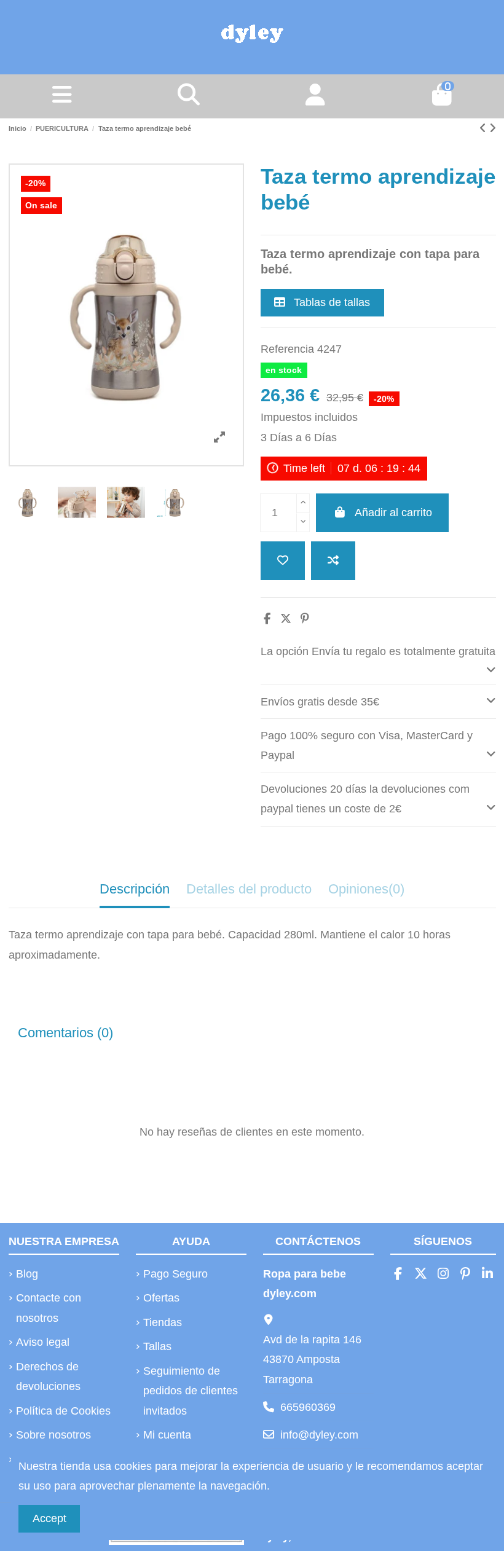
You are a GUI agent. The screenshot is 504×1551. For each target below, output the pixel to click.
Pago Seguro (175, 1274)
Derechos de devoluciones (48, 1376)
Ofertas (161, 1298)
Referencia (287, 349)
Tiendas (162, 1322)
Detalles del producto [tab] (249, 889)
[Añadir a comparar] (333, 560)
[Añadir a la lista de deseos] (283, 560)
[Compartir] (267, 619)
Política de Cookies (63, 1411)
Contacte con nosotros (48, 1308)
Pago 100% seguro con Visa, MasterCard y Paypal (367, 745)
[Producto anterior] (484, 128)
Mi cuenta (167, 1435)
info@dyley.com (319, 1435)
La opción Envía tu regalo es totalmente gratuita (378, 651)
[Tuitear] (285, 619)
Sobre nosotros (53, 1435)
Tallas (157, 1346)
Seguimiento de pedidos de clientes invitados (190, 1391)
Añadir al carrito (393, 512)
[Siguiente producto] (492, 128)
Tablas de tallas (330, 302)
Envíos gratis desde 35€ (320, 702)
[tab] (378, 660)
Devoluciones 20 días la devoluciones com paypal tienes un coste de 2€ (365, 799)
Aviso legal (42, 1342)
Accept (49, 1518)
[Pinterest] (305, 619)
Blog (27, 1274)
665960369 (308, 1407)
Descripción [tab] (135, 889)
